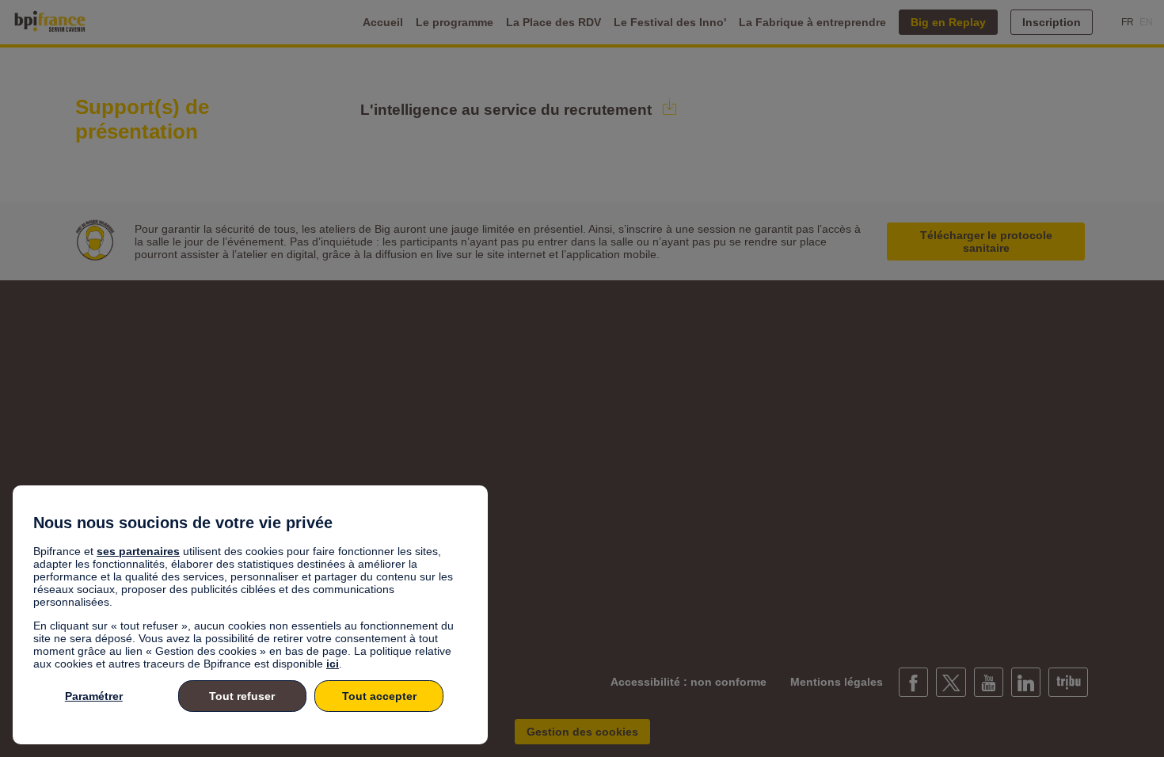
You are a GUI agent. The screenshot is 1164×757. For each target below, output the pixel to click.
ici (332, 663)
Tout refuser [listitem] (242, 696)
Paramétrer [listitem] (94, 696)
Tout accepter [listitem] (379, 696)
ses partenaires (138, 551)
